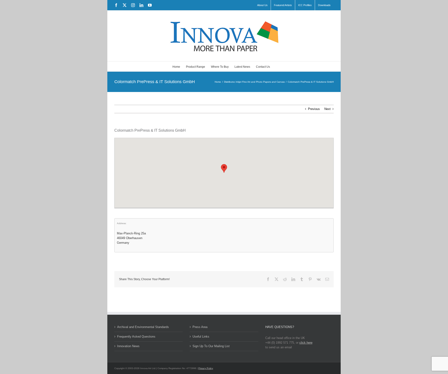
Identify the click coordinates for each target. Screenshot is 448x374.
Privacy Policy (205, 368)
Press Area (199, 327)
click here (305, 342)
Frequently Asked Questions (136, 336)
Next (327, 109)
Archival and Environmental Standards (143, 327)
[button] (224, 168)
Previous (314, 109)
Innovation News (128, 346)
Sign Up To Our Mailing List (211, 346)
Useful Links (200, 336)
